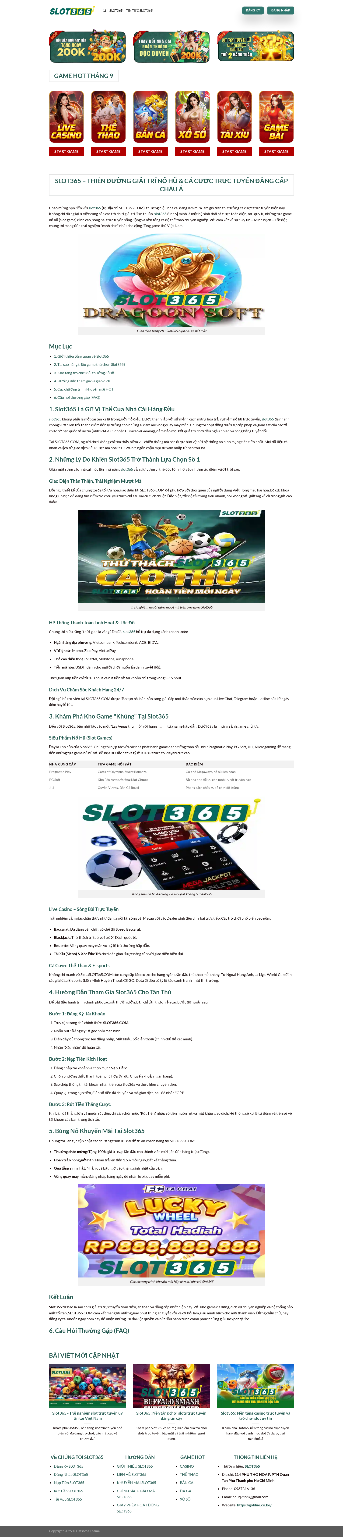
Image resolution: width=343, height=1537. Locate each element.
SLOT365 (116, 10)
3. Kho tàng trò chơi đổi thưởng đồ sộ (84, 372)
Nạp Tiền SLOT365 (69, 1482)
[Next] (294, 1408)
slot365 (95, 208)
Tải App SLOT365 (68, 1499)
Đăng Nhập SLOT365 (71, 1474)
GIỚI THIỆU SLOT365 (135, 1466)
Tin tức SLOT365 (139, 10)
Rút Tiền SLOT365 (68, 1491)
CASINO (187, 1466)
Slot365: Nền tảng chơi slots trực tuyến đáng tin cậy (171, 1416)
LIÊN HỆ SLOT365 (131, 1474)
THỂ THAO (189, 1474)
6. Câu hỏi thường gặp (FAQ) (77, 397)
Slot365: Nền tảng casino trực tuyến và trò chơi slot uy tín (255, 1416)
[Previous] (48, 1408)
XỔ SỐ (185, 1499)
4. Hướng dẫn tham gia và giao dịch (82, 381)
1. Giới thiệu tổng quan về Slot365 (81, 356)
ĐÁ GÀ (185, 1491)
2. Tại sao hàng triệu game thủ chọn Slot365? (89, 364)
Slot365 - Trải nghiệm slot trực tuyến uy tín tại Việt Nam (87, 1416)
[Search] (104, 10)
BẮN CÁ (186, 1482)
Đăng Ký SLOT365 (68, 1466)
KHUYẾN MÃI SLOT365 (136, 1482)
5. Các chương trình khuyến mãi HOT (83, 389)
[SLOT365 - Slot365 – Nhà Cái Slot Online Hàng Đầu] (72, 10)
